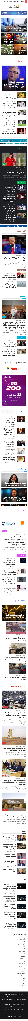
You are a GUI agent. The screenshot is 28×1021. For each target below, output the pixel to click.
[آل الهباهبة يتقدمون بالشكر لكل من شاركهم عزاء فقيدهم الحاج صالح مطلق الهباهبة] (21, 886)
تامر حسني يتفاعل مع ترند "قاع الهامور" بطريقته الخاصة (15, 498)
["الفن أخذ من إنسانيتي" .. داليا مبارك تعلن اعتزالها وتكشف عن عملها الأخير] (21, 131)
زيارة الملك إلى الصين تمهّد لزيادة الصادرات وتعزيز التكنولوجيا (9, 838)
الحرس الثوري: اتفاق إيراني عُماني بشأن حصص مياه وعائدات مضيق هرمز (9, 287)
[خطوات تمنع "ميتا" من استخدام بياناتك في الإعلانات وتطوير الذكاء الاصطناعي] (21, 588)
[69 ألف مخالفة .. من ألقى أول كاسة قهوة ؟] (17, 668)
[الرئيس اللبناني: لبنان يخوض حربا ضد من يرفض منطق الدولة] (21, 275)
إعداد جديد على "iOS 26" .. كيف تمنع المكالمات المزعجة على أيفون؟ (9, 581)
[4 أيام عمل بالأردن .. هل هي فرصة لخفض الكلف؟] (14, 25)
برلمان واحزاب (21, 946)
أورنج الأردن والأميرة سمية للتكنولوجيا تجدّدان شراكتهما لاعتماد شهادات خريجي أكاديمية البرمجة (14, 540)
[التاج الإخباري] (14, 6)
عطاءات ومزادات (21, 973)
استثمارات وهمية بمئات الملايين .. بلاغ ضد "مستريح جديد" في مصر (9, 353)
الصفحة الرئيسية (20, 1004)
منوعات (23, 983)
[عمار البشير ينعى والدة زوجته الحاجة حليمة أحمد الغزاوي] (21, 925)
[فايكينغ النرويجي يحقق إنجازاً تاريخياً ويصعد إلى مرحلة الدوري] (21, 104)
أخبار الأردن (22, 939)
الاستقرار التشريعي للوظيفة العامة (10, 855)
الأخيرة (20, 411)
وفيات (23, 985)
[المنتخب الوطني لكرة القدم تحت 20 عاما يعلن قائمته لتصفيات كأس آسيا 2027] (21, 196)
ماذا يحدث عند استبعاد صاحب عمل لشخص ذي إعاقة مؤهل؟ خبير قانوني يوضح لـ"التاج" (15, 659)
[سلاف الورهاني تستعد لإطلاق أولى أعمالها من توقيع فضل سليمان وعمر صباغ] (14, 480)
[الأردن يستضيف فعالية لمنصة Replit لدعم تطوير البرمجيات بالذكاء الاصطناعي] (23, 560)
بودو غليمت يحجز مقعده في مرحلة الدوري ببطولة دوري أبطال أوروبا (10, 218)
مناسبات (23, 980)
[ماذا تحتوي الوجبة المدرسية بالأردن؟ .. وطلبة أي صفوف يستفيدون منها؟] (20, 38)
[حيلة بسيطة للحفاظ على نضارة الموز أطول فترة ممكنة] (21, 95)
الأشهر (7, 411)
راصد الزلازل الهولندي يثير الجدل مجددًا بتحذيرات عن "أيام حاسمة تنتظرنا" (9, 345)
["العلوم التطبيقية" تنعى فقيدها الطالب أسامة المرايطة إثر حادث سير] (21, 915)
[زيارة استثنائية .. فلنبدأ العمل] (21, 871)
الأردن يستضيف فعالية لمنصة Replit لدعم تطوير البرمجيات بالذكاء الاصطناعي (9, 563)
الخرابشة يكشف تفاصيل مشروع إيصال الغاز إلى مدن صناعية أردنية (14, 749)
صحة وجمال (22, 966)
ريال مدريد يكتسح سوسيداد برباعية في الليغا (10, 124)
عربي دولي (22, 968)
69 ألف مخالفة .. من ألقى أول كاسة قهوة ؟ (15, 678)
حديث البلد (22, 958)
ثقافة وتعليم (22, 953)
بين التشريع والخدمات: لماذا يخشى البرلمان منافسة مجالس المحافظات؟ (10, 421)
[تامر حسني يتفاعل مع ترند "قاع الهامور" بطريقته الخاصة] (14, 495)
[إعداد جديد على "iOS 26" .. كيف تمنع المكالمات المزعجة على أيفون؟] (21, 579)
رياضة (23, 961)
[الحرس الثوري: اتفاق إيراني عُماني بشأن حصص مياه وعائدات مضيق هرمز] (21, 284)
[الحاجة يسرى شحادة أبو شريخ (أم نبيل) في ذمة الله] (21, 906)
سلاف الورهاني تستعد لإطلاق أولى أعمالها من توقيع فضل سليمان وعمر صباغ (15, 485)
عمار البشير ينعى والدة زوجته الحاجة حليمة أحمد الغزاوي (10, 925)
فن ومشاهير (22, 970)
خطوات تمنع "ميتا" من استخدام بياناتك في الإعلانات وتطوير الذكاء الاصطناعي (9, 591)
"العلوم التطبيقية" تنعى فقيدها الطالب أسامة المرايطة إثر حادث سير (10, 915)
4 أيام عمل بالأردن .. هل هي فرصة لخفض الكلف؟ (14, 29)
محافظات (22, 975)
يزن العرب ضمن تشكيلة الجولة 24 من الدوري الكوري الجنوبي (9, 208)
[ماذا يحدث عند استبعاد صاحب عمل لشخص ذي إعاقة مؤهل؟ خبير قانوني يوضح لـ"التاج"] (17, 648)
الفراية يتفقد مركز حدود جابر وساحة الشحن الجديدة (9, 443)
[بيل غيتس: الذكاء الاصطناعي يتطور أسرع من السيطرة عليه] (14, 78)
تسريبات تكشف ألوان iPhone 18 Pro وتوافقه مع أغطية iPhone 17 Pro (9, 573)
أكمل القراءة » (21, 182)
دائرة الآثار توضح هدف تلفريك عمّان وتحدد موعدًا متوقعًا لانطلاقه (15, 715)
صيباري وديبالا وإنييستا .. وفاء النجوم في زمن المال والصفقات (9, 189)
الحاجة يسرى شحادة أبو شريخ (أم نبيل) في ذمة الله (9, 906)
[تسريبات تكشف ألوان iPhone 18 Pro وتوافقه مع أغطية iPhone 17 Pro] (21, 571)
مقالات (23, 978)
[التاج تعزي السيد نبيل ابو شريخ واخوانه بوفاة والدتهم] (21, 898)
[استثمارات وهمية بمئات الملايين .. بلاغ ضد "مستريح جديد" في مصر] (21, 351)
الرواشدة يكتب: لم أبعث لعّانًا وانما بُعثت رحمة (9, 863)
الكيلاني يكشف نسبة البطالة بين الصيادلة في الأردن (10, 451)
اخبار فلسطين (21, 944)
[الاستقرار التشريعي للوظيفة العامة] (21, 856)
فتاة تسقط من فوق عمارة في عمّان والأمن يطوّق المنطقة (7, 43)
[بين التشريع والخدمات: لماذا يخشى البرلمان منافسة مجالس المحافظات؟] (21, 419)
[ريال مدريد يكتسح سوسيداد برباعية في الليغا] (22, 123)
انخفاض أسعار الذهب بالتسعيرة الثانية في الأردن (9, 459)
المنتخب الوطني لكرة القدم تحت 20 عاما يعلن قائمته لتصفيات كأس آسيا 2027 (9, 199)
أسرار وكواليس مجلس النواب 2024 (15, 1009)
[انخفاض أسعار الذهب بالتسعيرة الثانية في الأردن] (21, 459)
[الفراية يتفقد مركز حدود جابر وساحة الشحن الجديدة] (21, 443)
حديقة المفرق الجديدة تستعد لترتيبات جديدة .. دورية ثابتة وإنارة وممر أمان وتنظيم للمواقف (15, 639)
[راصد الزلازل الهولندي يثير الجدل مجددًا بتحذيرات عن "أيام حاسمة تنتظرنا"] (21, 343)
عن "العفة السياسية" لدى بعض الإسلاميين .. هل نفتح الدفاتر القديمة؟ (9, 847)
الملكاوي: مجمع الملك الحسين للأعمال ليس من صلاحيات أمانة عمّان (14, 816)
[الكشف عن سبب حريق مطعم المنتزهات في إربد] (20, 49)
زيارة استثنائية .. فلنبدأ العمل (9, 870)
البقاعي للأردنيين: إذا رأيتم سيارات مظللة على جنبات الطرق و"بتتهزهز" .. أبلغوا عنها (9, 433)
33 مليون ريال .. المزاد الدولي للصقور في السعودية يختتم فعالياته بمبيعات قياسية (14, 325)
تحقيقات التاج (22, 951)
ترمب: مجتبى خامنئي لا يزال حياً (15, 259)
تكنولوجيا (23, 956)
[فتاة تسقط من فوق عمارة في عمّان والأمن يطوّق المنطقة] (7, 38)
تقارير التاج (6, 1006)
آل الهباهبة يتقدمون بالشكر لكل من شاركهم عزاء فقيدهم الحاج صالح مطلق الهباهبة (9, 888)
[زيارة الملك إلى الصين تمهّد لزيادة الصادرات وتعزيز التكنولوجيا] (21, 838)
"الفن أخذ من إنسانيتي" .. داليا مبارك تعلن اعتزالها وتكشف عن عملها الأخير (9, 133)
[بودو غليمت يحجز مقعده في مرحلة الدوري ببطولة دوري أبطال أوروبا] (21, 215)
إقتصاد (23, 941)
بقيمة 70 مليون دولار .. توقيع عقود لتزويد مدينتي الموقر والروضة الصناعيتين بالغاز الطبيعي (14, 782)
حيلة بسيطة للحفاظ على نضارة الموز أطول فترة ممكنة (9, 97)
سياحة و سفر (22, 963)
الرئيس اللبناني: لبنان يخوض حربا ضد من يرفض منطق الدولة (9, 277)
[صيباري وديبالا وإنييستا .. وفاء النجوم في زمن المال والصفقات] (21, 188)
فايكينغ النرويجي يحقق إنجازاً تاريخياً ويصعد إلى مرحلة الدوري (9, 105)
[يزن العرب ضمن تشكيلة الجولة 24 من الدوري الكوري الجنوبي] (21, 207)
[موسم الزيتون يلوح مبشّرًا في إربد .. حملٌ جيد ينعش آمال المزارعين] (7, 49)
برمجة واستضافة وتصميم (17, 1016)
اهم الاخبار (22, 948)
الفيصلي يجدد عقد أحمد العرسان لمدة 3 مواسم (16, 171)
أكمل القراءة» (21, 270)
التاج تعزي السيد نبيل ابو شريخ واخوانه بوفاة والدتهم (9, 898)
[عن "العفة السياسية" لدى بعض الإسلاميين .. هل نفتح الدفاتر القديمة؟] (21, 846)
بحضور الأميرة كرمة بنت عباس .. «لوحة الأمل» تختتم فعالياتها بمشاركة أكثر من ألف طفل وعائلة (9, 115)
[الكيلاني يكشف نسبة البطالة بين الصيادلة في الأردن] (21, 451)
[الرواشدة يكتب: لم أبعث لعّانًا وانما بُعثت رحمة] (21, 863)
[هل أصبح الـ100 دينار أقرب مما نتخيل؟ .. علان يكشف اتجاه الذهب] (14, 613)
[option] (14, 36)
